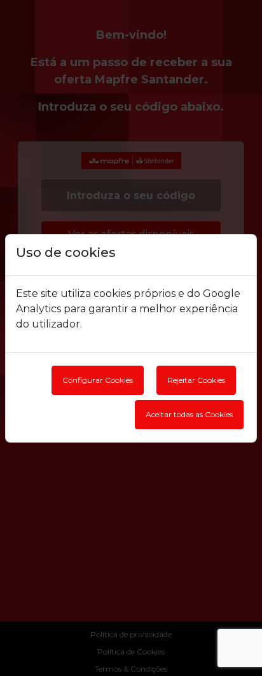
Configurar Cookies (97, 380)
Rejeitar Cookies (196, 380)
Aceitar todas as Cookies (189, 414)
